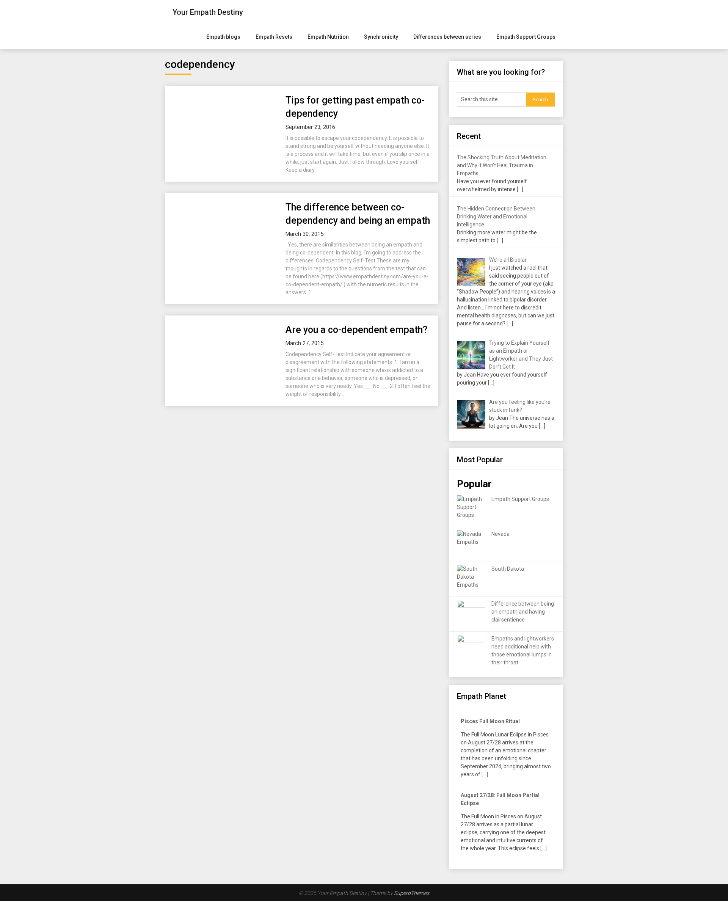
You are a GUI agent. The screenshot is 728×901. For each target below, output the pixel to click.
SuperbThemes (411, 893)
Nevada (500, 534)
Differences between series (447, 37)
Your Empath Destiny (208, 12)
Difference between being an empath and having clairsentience (522, 612)
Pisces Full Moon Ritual (490, 721)
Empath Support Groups (525, 37)
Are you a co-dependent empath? (356, 329)
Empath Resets (274, 37)
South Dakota (507, 569)
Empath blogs (223, 37)
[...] (485, 774)
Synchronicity (381, 37)
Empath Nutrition (328, 37)
